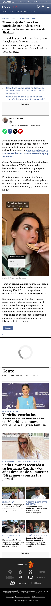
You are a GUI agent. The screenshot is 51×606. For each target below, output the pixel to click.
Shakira (8, 328)
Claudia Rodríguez (26, 2)
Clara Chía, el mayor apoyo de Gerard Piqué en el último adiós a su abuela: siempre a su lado (13, 508)
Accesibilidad (33, 600)
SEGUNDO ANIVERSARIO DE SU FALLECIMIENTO (21, 462)
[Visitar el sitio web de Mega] (10, 577)
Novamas (5, 335)
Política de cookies (38, 597)
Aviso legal (10, 597)
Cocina (33, 12)
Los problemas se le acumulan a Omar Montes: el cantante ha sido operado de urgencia (36, 509)
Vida (11, 12)
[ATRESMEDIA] (25, 564)
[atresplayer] (38, 7)
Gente (5, 12)
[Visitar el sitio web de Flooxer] (38, 583)
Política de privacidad (22, 597)
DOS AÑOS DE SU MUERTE (36, 535)
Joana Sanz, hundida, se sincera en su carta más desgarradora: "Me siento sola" (25, 98)
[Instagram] (10, 122)
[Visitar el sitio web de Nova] (41, 572)
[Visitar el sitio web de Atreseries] (20, 577)
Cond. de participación (20, 600)
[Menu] (48, 6)
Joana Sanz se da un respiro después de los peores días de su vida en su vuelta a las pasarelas (25, 90)
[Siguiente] (47, 2)
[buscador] (43, 7)
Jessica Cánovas (16, 118)
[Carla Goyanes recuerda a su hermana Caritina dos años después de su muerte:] (25, 446)
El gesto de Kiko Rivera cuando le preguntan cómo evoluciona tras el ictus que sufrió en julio (13, 543)
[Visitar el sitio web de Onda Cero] (30, 577)
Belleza (19, 12)
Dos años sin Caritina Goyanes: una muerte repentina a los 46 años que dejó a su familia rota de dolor (36, 542)
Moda (26, 12)
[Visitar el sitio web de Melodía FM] (13, 583)
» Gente (13, 335)
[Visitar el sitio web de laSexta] (20, 572)
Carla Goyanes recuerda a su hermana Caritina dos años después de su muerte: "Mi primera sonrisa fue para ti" (25, 471)
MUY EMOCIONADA (10, 412)
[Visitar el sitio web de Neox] (30, 572)
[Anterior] (18, 2)
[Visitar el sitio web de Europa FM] (41, 577)
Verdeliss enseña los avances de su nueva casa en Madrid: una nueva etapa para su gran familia (24, 420)
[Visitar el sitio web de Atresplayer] (25, 583)
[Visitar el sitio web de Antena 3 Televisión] (10, 572)
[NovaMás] (11, 6)
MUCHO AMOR (8, 502)
